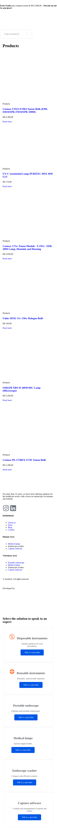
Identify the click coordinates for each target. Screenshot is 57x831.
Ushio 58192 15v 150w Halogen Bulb (23, 318)
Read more (7, 121)
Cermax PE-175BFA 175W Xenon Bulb (24, 460)
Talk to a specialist (32, 652)
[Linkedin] (13, 508)
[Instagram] (6, 508)
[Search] (27, 34)
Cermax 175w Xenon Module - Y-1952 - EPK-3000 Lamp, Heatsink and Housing (28, 247)
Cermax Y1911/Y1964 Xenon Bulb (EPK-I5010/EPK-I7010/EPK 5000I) (25, 110)
